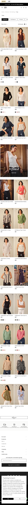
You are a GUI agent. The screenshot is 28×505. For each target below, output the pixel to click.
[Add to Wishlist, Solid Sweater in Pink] (27, 325)
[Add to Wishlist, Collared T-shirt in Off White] (12, 56)
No (19, 498)
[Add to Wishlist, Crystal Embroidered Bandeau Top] (27, 238)
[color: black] (1, 112)
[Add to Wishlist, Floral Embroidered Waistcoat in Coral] (27, 181)
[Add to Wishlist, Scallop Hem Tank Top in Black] (12, 294)
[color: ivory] (4, 112)
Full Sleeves (13, 19)
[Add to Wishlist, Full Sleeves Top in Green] (27, 209)
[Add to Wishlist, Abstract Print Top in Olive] (12, 385)
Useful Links (4, 454)
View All (5, 19)
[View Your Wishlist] (23, 8)
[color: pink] (3, 112)
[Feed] (26, 24)
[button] (21, 7)
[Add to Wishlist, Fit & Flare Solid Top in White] (12, 181)
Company (4, 449)
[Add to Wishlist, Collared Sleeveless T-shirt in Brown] (27, 28)
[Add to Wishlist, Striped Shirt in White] (12, 238)
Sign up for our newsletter (14, 464)
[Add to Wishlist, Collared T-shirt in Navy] (27, 56)
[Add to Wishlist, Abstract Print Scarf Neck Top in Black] (27, 355)
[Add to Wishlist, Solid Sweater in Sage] (12, 325)
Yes (8, 498)
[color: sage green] (1, 350)
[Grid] (24, 24)
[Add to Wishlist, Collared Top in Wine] (27, 266)
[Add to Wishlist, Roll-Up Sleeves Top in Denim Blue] (12, 117)
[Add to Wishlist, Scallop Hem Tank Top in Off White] (27, 294)
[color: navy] (3, 82)
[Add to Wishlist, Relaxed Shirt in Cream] (12, 209)
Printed (21, 19)
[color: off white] (1, 82)
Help (3, 451)
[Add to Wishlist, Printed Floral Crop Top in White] (27, 117)
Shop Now (19, 4)
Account (4, 436)
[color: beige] (4, 350)
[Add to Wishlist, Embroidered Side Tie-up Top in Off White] (12, 28)
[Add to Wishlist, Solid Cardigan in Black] (12, 87)
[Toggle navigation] (3, 8)
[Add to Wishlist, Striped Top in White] (27, 385)
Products (4, 439)
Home (3, 12)
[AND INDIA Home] (5, 8)
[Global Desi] (3, 1)
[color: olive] (1, 319)
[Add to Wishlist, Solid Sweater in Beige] (12, 355)
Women (7, 12)
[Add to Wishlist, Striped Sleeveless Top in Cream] (12, 266)
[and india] (9, 1)
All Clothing (12, 12)
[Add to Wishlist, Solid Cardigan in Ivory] (27, 87)
